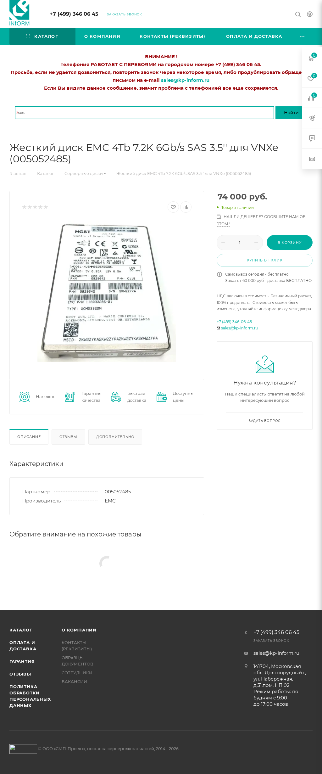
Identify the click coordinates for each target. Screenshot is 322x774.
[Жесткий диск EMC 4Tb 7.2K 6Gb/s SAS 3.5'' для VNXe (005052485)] (107, 291)
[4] (40, 207)
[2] (29, 207)
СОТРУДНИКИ (77, 672)
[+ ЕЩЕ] (302, 36)
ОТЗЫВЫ (20, 673)
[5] (45, 207)
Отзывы (68, 437)
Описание (29, 437)
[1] (24, 207)
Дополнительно (115, 437)
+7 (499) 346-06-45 (234, 321)
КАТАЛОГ (20, 629)
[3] (34, 207)
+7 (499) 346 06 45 (74, 14)
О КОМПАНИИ (79, 629)
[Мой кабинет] (310, 15)
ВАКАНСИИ (74, 681)
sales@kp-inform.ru (239, 328)
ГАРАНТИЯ (22, 661)
